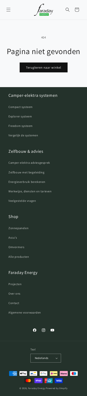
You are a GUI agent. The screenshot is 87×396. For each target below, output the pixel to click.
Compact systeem (20, 107)
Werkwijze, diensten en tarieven (30, 191)
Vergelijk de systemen (23, 135)
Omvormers (16, 247)
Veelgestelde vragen (22, 201)
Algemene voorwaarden (24, 312)
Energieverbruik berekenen (26, 182)
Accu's (12, 237)
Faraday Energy (36, 388)
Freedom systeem (20, 126)
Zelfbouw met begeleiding (26, 172)
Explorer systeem (20, 116)
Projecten (15, 284)
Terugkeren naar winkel (43, 67)
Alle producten (18, 257)
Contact (13, 303)
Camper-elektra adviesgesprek (29, 163)
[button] (8, 9)
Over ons (14, 293)
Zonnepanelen (18, 228)
